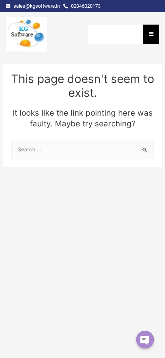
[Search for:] (82, 149)
